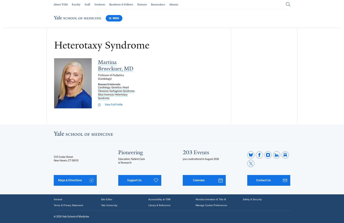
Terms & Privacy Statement (68, 205)
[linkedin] (276, 155)
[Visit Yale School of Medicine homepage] (83, 135)
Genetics (116, 87)
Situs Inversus (106, 94)
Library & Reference (159, 205)
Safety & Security (252, 199)
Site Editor (106, 199)
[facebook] (259, 155)
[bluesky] (250, 155)
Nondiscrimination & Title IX (211, 199)
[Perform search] (288, 4)
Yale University (109, 205)
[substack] (285, 155)
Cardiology (104, 87)
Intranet (58, 199)
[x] (250, 163)
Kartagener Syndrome (121, 91)
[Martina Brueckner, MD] (73, 83)
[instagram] (268, 155)
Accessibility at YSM (159, 199)
